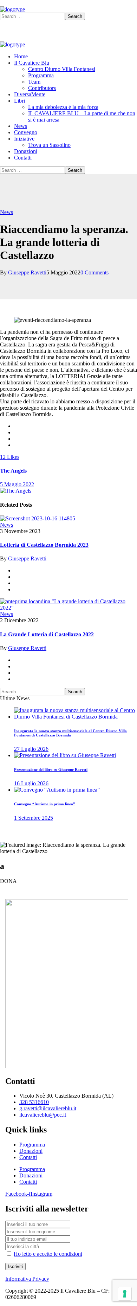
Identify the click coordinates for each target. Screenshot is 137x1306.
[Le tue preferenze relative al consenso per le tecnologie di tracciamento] (124, 1293)
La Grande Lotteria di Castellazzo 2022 (47, 634)
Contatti (28, 1157)
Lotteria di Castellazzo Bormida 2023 (44, 545)
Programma (32, 1145)
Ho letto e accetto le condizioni (48, 1254)
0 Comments (94, 272)
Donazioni (31, 1151)
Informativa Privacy (27, 1279)
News (6, 212)
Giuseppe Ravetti (27, 272)
